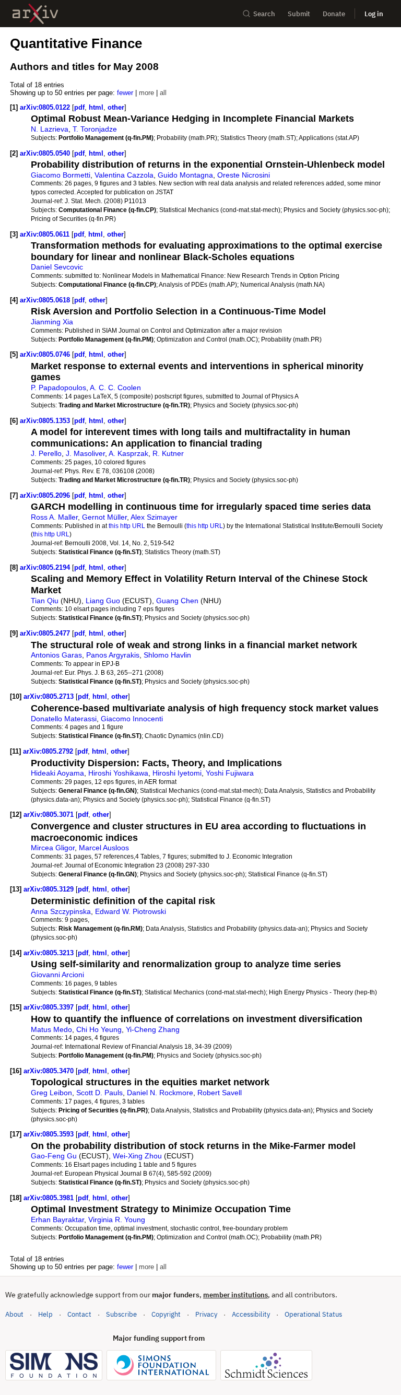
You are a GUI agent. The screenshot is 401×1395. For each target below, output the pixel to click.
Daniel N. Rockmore (160, 1092)
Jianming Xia (52, 322)
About (14, 1314)
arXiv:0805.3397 (49, 1007)
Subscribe (121, 1314)
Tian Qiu (44, 600)
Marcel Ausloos (104, 847)
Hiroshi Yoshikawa (118, 773)
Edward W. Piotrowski (130, 911)
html (96, 107)
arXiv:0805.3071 (49, 814)
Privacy (206, 1314)
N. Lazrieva (49, 129)
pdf (79, 107)
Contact (79, 1314)
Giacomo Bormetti (60, 175)
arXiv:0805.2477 (46, 633)
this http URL (127, 525)
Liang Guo (103, 600)
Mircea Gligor (53, 847)
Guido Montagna (185, 175)
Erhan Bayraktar (57, 1219)
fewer (125, 93)
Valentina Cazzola (124, 175)
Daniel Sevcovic (57, 267)
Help (45, 1314)
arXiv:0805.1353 (46, 421)
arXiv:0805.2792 (49, 751)
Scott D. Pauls (99, 1092)
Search (264, 13)
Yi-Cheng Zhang (153, 1029)
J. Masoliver (85, 453)
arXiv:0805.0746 (46, 354)
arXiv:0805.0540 (46, 153)
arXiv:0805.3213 (49, 953)
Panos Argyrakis (112, 655)
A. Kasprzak (128, 453)
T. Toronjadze (95, 129)
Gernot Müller (104, 517)
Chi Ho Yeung (99, 1029)
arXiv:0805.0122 (46, 107)
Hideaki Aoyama (57, 773)
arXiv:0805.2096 (46, 495)
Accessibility (251, 1314)
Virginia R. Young (116, 1219)
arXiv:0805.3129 (49, 889)
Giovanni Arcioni (57, 974)
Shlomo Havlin (167, 655)
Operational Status (313, 1314)
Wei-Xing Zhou (137, 1156)
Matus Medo (51, 1029)
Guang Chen (177, 600)
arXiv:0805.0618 (46, 300)
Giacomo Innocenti (132, 718)
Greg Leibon (51, 1092)
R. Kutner (168, 453)
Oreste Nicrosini (243, 175)
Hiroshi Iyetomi (177, 773)
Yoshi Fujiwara (230, 773)
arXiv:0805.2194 (46, 567)
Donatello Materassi (64, 718)
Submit (299, 13)
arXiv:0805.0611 (46, 234)
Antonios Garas (56, 655)
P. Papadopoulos (58, 387)
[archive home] (35, 14)
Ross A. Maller (54, 517)
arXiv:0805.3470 (49, 1071)
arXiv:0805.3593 (49, 1134)
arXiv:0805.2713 (49, 696)
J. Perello (46, 453)
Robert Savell (219, 1092)
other (116, 107)
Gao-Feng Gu (54, 1156)
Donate (334, 13)
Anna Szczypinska (61, 911)
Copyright (166, 1314)
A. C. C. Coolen (115, 387)
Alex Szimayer (154, 517)
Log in (373, 13)
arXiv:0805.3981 (49, 1198)
